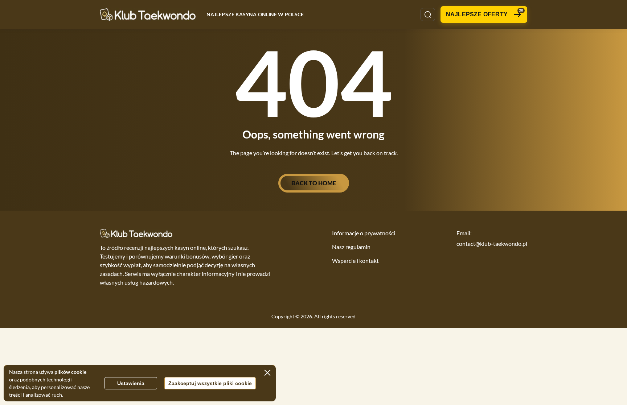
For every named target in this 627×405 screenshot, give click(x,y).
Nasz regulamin (351, 246)
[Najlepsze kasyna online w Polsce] (148, 14)
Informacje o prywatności (363, 233)
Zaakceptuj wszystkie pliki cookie (210, 383)
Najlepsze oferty (484, 12)
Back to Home (313, 182)
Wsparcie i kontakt (355, 260)
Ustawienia (130, 383)
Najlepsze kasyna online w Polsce (255, 14)
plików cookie (70, 372)
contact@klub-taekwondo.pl (491, 243)
